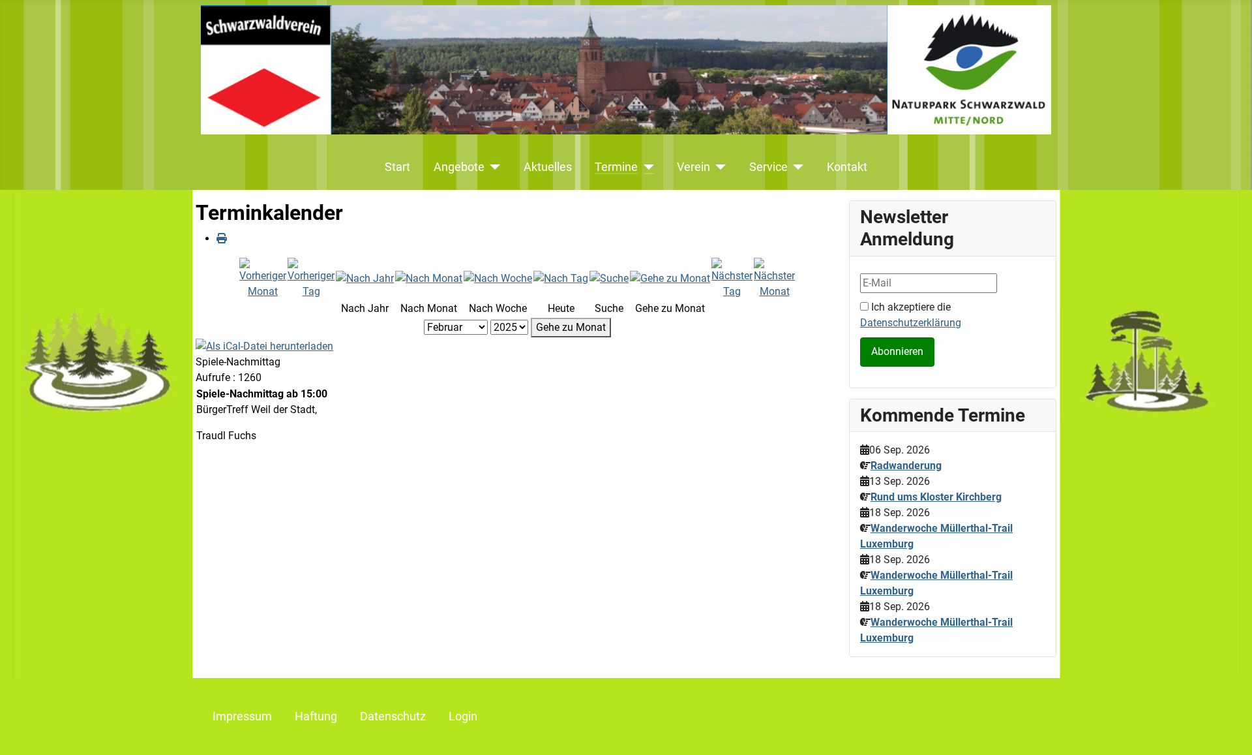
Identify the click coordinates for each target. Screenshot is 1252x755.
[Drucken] (221, 238)
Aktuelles (548, 167)
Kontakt (847, 167)
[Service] (796, 167)
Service (768, 167)
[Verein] (718, 167)
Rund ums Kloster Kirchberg (936, 497)
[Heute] (560, 277)
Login (463, 716)
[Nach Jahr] (365, 277)
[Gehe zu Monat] (670, 277)
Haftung (316, 716)
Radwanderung (906, 465)
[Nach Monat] (428, 277)
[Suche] (609, 277)
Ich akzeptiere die (910, 315)
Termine (616, 167)
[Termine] (646, 167)
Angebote (459, 167)
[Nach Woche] (498, 277)
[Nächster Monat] (774, 277)
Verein (693, 167)
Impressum (242, 716)
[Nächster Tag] (732, 277)
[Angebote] (492, 167)
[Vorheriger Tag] (311, 277)
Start (397, 167)
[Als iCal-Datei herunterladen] (264, 345)
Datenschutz (393, 716)
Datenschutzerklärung (910, 322)
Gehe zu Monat (571, 327)
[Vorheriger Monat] (262, 277)
